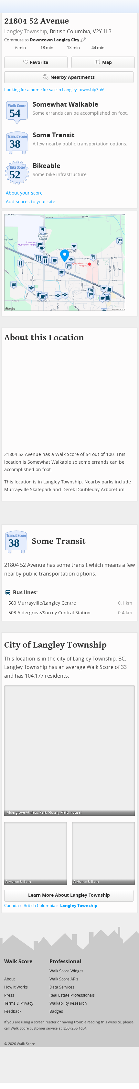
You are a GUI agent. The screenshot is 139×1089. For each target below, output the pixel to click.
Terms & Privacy (18, 1003)
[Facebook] (18, 970)
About (9, 979)
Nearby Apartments (72, 77)
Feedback (12, 1011)
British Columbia (39, 905)
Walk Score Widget (66, 971)
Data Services (61, 987)
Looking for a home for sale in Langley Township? (51, 89)
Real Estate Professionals (72, 995)
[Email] (28, 970)
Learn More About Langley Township (69, 895)
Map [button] (107, 62)
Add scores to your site (30, 202)
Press (9, 995)
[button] (65, 255)
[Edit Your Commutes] (83, 39)
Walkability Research (68, 1003)
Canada (11, 905)
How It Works (16, 987)
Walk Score (18, 961)
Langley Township (25, 31)
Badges (56, 1011)
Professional (65, 961)
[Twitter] (8, 970)
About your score (24, 193)
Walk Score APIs (63, 979)
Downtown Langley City (55, 39)
